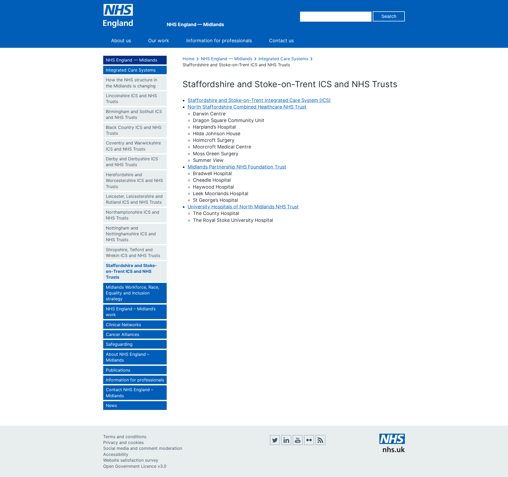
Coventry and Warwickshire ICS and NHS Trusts (133, 145)
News (111, 405)
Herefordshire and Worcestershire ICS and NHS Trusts (134, 180)
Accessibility (115, 454)
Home (188, 58)
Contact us (281, 40)
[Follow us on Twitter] (275, 443)
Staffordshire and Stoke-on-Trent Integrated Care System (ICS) (259, 100)
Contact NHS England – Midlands (129, 392)
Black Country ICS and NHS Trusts (133, 130)
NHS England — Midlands (131, 60)
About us (121, 40)
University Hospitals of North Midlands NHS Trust (243, 206)
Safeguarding (119, 344)
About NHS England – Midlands (127, 357)
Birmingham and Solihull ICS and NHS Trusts (134, 114)
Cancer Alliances (122, 334)
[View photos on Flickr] (309, 443)
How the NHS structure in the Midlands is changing (131, 82)
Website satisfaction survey (130, 460)
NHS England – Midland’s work (131, 311)
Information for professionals (219, 40)
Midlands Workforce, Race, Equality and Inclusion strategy (132, 293)
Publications (118, 370)
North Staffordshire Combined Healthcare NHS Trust (247, 107)
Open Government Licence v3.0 (134, 466)
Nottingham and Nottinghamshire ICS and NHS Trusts (131, 233)
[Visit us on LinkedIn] (286, 443)
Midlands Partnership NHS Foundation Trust (237, 167)
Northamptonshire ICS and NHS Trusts (132, 215)
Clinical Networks (123, 324)
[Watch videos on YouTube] (298, 443)
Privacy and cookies (123, 442)
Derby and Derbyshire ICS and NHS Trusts (132, 161)
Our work (158, 40)
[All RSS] (320, 443)
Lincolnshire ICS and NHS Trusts (131, 98)
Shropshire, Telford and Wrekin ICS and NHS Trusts (133, 252)
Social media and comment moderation (142, 448)
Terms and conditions (124, 436)
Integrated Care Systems (131, 70)
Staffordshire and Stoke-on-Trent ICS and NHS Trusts (131, 271)
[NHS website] (392, 450)
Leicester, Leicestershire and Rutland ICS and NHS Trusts (134, 199)
